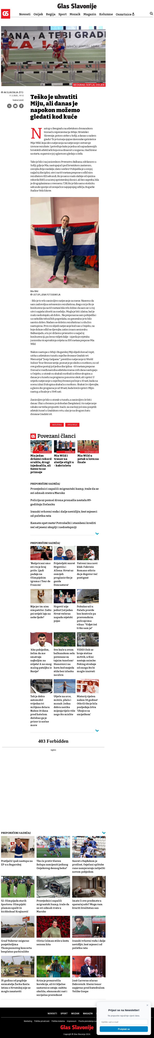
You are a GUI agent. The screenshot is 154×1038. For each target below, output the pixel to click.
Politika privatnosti (41, 1021)
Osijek (38, 14)
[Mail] (15, 106)
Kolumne (106, 14)
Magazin (89, 14)
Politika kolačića (58, 1021)
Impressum (71, 1021)
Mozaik (75, 14)
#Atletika (57, 425)
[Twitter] (9, 106)
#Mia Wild (72, 425)
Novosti (25, 14)
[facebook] (21, 106)
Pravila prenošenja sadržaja (90, 1021)
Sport (63, 14)
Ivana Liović (18, 100)
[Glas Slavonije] (5, 17)
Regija (50, 14)
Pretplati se (124, 1029)
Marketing (28, 1021)
